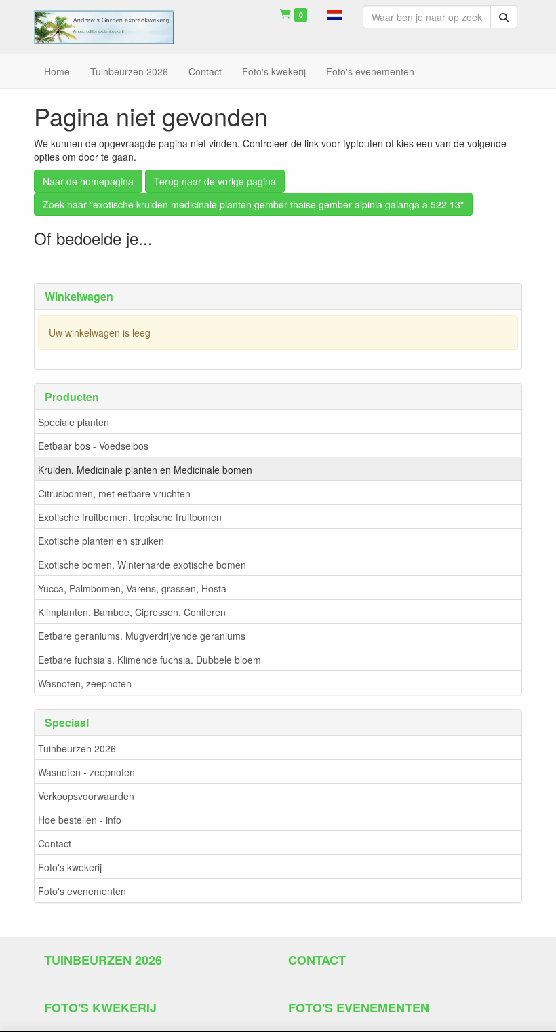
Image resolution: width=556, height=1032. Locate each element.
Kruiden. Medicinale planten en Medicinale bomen (145, 469)
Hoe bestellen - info (79, 819)
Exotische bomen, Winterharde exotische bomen (142, 564)
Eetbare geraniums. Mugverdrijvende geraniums (141, 636)
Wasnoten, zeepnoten (85, 683)
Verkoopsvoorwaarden (86, 796)
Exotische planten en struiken (101, 541)
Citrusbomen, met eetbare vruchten (114, 493)
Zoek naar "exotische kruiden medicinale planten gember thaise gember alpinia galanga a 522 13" (253, 204)
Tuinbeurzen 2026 (77, 748)
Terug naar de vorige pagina (215, 181)
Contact (54, 843)
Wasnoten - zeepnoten (86, 772)
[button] (335, 13)
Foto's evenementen (82, 891)
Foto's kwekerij (70, 867)
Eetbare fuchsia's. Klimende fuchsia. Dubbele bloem (149, 659)
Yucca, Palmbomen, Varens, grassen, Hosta (132, 588)
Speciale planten (73, 422)
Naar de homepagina (88, 181)
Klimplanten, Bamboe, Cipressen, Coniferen (132, 612)
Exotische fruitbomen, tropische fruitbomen (130, 517)
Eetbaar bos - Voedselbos (93, 446)
